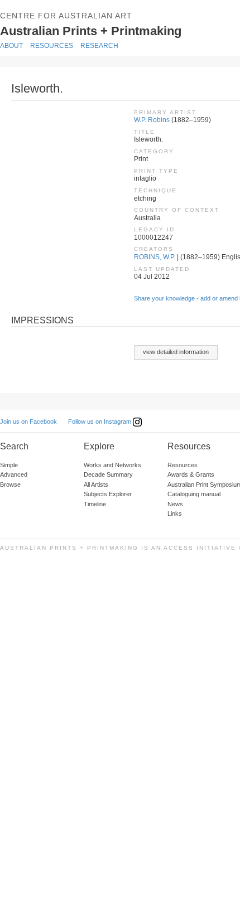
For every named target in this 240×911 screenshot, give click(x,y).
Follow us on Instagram (100, 421)
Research (99, 46)
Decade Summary (108, 474)
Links (174, 513)
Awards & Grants (190, 474)
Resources (51, 46)
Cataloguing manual (193, 494)
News (175, 504)
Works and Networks (112, 465)
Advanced (13, 474)
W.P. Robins (152, 120)
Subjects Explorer (108, 494)
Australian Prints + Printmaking (107, 30)
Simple (9, 465)
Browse (10, 484)
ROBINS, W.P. (154, 257)
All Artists (96, 484)
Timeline (95, 504)
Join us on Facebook (28, 421)
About (11, 46)
